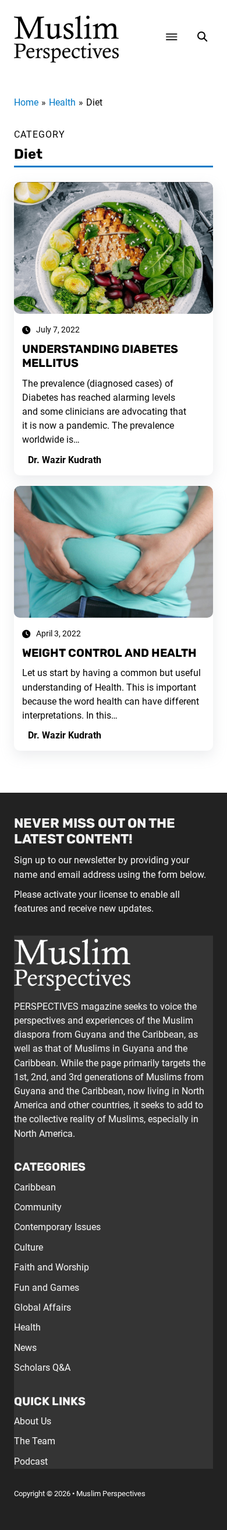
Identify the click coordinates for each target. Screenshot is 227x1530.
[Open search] (202, 37)
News (25, 1347)
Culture (28, 1247)
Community (38, 1207)
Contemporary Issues (57, 1227)
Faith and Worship (51, 1267)
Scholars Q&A (42, 1367)
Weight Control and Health (109, 653)
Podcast (31, 1461)
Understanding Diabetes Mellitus (100, 356)
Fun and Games (46, 1287)
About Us (32, 1421)
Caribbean (35, 1187)
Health (27, 1327)
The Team (34, 1441)
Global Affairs (42, 1307)
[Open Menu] (172, 36)
